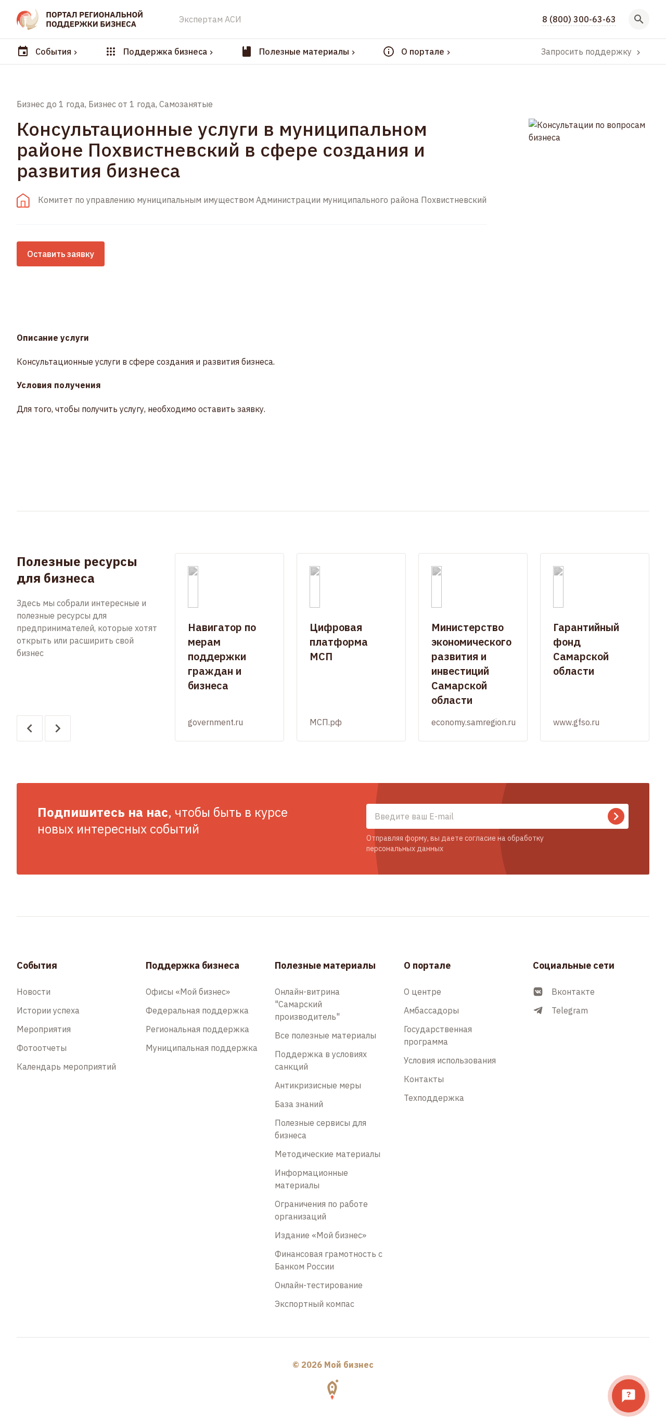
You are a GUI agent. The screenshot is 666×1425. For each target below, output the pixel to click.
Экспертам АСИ (210, 19)
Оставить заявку (60, 254)
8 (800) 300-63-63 (579, 19)
